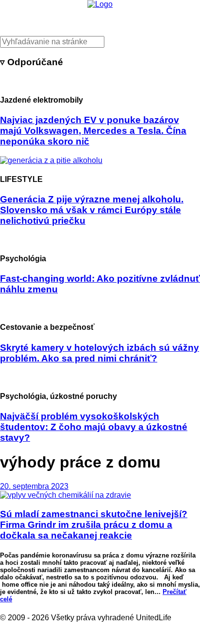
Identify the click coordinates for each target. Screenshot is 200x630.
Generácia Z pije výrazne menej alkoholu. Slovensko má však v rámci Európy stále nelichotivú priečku (91, 210)
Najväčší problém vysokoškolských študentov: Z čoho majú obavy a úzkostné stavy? (93, 427)
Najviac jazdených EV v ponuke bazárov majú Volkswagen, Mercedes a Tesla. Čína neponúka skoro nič (93, 130)
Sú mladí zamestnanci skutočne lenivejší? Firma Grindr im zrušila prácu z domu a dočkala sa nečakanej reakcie (93, 524)
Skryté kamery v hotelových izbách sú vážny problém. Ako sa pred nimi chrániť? (99, 352)
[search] (100, 42)
